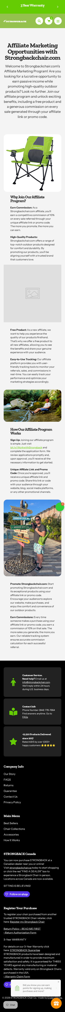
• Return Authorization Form (20, 932)
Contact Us (11, 796)
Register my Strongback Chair (27, 921)
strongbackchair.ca (21, 867)
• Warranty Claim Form (17, 976)
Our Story (9, 774)
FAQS (7, 779)
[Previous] (7, 6)
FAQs (25, 717)
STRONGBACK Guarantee (25, 950)
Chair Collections (14, 828)
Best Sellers (11, 823)
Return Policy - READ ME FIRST (22, 928)
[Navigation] (58, 21)
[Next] (57, 6)
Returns (9, 785)
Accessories (11, 834)
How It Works (12, 840)
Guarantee (10, 791)
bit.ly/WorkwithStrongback (26, 447)
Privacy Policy (12, 802)
